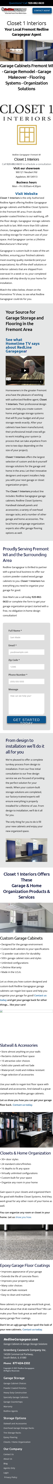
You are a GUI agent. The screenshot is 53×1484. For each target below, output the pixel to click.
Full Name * (15, 630)
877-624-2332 (21, 1363)
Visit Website (26, 193)
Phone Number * (17, 674)
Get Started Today (26, 720)
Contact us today (22, 1104)
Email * (12, 645)
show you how (23, 1217)
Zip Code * (14, 660)
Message (13, 689)
